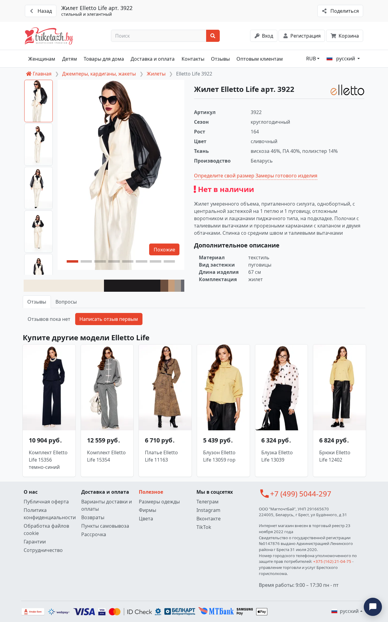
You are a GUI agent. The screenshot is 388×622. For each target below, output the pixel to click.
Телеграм (207, 501)
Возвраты (92, 517)
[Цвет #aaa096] (178, 286)
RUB (311, 58)
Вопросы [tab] (66, 301)
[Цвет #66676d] (182, 286)
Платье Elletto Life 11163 (161, 456)
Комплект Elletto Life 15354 (106, 456)
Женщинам (41, 58)
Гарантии (35, 541)
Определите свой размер (224, 175)
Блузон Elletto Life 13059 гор (219, 456)
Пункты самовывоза (105, 526)
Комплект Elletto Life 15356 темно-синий (48, 459)
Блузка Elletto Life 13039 (277, 456)
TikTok (203, 527)
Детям (69, 58)
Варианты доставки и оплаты (106, 505)
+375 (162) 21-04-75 (332, 561)
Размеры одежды (159, 501)
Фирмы (147, 510)
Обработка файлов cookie (46, 529)
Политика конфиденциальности (50, 514)
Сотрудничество (43, 550)
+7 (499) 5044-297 (300, 494)
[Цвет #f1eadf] (64, 286)
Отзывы (220, 58)
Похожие (164, 249)
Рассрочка (93, 534)
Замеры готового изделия (286, 175)
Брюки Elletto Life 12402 (334, 456)
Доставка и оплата (153, 58)
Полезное (151, 492)
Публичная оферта (46, 501)
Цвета (146, 518)
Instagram (208, 510)
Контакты (193, 58)
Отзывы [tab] (36, 301)
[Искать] (213, 36)
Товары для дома (104, 58)
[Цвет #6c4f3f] (164, 286)
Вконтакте (208, 518)
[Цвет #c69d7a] (171, 286)
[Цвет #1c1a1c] (132, 286)
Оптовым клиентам (259, 58)
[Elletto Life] (347, 90)
